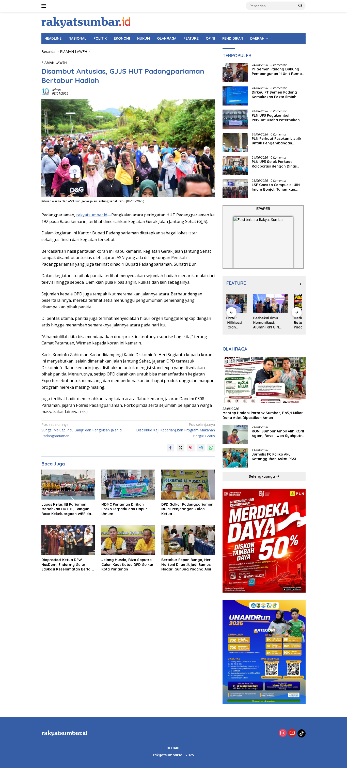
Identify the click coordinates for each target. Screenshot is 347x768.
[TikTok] (301, 733)
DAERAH (257, 38)
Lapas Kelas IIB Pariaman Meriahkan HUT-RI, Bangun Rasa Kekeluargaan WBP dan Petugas (67, 509)
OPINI (210, 38)
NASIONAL (77, 38)
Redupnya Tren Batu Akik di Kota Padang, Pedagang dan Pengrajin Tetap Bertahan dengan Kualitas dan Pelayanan (284, 323)
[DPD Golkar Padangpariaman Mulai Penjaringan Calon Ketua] (188, 485)
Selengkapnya (262, 476)
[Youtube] (292, 733)
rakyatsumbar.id (91, 215)
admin (56, 90)
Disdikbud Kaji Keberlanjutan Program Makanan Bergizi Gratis (175, 430)
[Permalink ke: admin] (45, 91)
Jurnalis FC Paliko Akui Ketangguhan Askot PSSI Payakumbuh (274, 456)
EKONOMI (122, 38)
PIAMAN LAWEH (54, 62)
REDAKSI (174, 748)
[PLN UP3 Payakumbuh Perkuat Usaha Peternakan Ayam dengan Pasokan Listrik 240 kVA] (235, 119)
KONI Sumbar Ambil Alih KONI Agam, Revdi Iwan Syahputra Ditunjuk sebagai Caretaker (278, 433)
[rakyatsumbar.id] (85, 22)
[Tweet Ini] (180, 447)
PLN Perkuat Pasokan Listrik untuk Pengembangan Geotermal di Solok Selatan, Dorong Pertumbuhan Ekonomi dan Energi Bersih (277, 140)
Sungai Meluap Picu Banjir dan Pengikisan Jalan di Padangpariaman (81, 430)
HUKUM (143, 38)
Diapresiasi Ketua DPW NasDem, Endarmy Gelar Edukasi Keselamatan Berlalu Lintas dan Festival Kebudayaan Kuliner (67, 564)
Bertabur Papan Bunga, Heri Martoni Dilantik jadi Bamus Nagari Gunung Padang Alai (186, 564)
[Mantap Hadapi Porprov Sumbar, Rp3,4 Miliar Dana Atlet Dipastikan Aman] (264, 380)
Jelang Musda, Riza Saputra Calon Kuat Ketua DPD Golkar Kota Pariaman (127, 564)
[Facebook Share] (170, 447)
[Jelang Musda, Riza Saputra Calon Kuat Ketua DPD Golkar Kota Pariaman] (128, 540)
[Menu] (44, 6)
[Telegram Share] (201, 447)
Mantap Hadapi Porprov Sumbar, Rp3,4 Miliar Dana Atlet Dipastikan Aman (263, 415)
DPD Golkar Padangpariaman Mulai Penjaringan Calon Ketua (187, 509)
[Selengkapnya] (300, 284)
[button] (300, 6)
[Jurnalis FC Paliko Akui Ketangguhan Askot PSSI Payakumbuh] (235, 458)
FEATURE (191, 38)
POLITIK (100, 38)
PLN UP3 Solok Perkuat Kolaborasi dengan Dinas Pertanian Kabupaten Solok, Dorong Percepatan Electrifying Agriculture (277, 164)
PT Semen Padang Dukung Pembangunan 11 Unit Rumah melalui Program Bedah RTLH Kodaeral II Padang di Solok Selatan (278, 71)
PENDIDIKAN (232, 38)
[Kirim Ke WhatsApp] (211, 447)
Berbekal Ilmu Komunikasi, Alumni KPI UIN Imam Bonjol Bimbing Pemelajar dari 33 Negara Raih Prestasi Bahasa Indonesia (243, 323)
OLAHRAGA (166, 38)
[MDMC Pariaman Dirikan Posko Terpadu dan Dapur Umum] (128, 485)
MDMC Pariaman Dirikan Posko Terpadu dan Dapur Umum (124, 509)
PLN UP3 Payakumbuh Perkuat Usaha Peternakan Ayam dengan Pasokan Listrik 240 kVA (278, 117)
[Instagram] (283, 733)
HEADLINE (52, 38)
